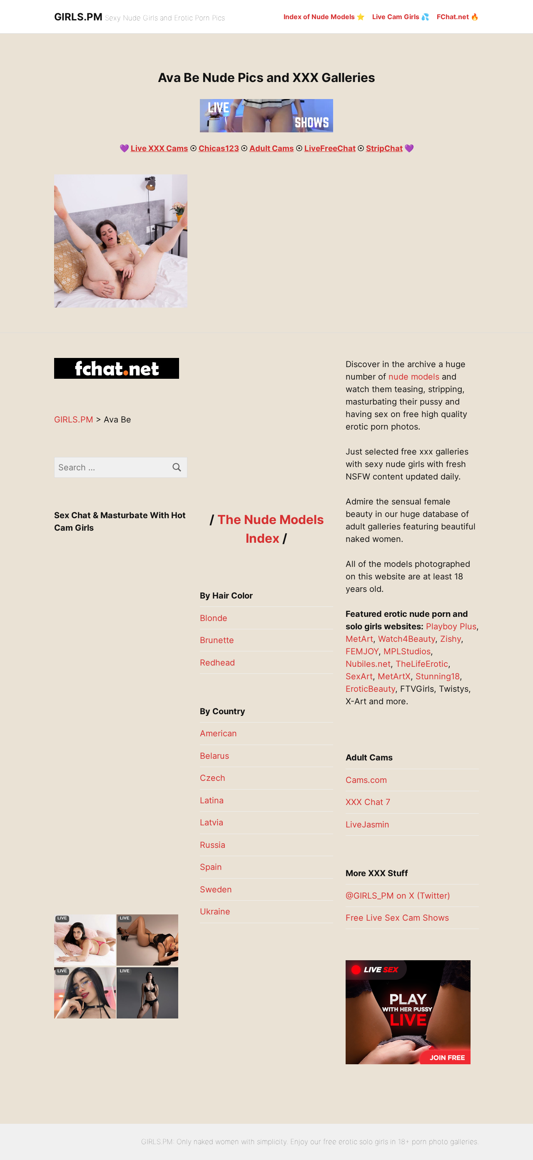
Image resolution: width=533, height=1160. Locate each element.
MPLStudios (407, 651)
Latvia (211, 822)
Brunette (217, 640)
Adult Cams (271, 148)
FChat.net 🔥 (458, 16)
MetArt (359, 639)
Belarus (214, 756)
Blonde (213, 618)
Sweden (216, 889)
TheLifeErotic (422, 664)
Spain (211, 867)
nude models (414, 377)
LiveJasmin (367, 825)
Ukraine (215, 912)
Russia (212, 845)
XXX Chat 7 (368, 802)
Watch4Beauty (406, 639)
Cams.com (366, 780)
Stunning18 (438, 676)
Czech (212, 778)
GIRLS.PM (78, 17)
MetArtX (394, 676)
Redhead (217, 663)
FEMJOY (362, 651)
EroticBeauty (370, 689)
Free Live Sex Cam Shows (397, 918)
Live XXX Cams (159, 148)
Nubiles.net (368, 664)
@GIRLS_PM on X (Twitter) (398, 896)
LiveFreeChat (330, 148)
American (218, 733)
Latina (212, 800)
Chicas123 (219, 148)
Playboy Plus (451, 626)
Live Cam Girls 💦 (400, 16)
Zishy (450, 639)
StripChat (384, 148)
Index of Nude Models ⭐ (324, 16)
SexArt (359, 676)
